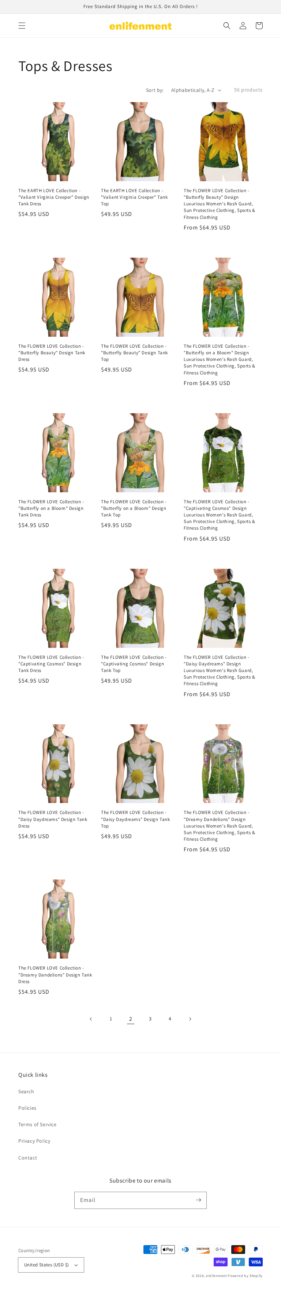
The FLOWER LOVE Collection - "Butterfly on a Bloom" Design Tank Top (134, 508)
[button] (22, 26)
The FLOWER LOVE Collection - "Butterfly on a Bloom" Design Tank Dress (51, 508)
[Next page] (190, 1019)
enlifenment (216, 1275)
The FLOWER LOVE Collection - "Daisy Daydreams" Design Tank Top (135, 819)
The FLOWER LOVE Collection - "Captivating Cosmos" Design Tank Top (134, 663)
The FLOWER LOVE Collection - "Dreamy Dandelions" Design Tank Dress (55, 974)
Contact (27, 1157)
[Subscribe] (198, 1200)
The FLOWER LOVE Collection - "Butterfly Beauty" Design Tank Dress (51, 352)
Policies (27, 1108)
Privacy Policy (34, 1141)
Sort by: (155, 90)
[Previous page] (91, 1019)
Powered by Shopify (245, 1275)
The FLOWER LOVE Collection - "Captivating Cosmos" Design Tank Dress (51, 663)
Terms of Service (37, 1124)
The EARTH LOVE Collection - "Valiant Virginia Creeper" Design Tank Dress (53, 197)
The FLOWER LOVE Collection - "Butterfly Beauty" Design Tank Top (134, 352)
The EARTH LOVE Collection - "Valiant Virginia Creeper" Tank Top (134, 197)
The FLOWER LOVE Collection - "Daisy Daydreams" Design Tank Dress (52, 819)
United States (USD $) (46, 1265)
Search (26, 1091)
